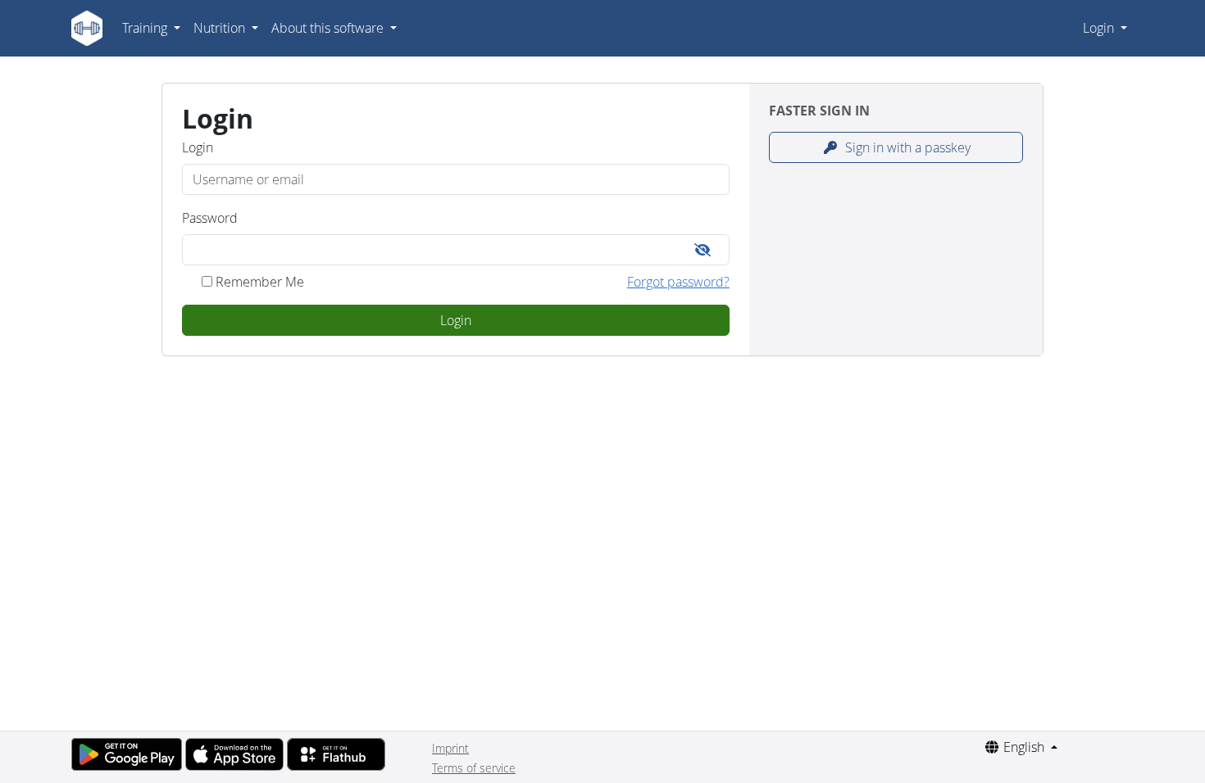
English (1024, 747)
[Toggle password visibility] (702, 250)
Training (146, 28)
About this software (329, 28)
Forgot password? (678, 282)
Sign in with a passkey (906, 147)
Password (210, 218)
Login (1100, 28)
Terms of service (474, 768)
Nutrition (220, 28)
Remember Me (260, 282)
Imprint (450, 748)
